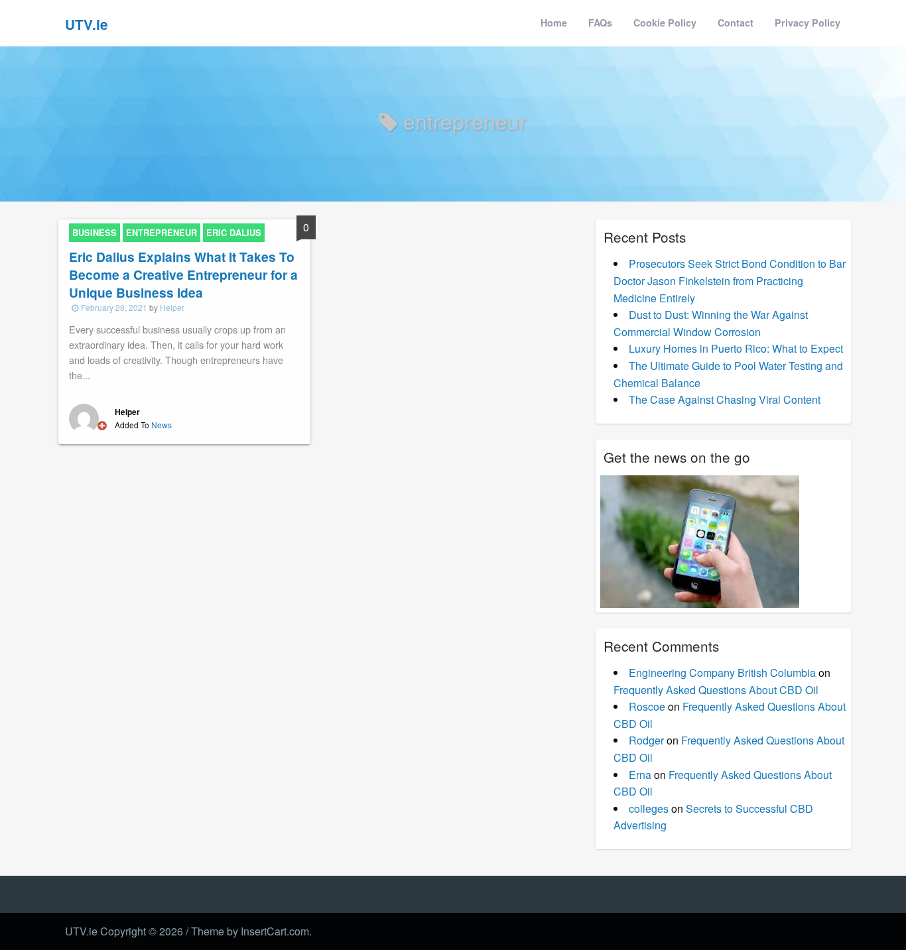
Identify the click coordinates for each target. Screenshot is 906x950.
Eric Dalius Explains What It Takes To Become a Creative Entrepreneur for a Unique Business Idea (183, 274)
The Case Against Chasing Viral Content (724, 399)
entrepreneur (161, 233)
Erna (640, 774)
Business (94, 233)
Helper (172, 307)
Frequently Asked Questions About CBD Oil (716, 689)
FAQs (600, 22)
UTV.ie (86, 24)
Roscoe (647, 706)
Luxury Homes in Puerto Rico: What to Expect (736, 348)
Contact (735, 22)
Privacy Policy (807, 22)
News (161, 424)
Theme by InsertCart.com (250, 931)
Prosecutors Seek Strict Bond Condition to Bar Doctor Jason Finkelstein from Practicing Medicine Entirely (730, 280)
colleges (649, 808)
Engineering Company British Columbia (722, 672)
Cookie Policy (664, 22)
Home (554, 22)
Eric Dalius (233, 233)
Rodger (646, 740)
